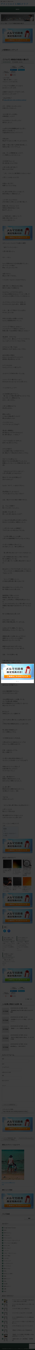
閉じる (17, 681)
